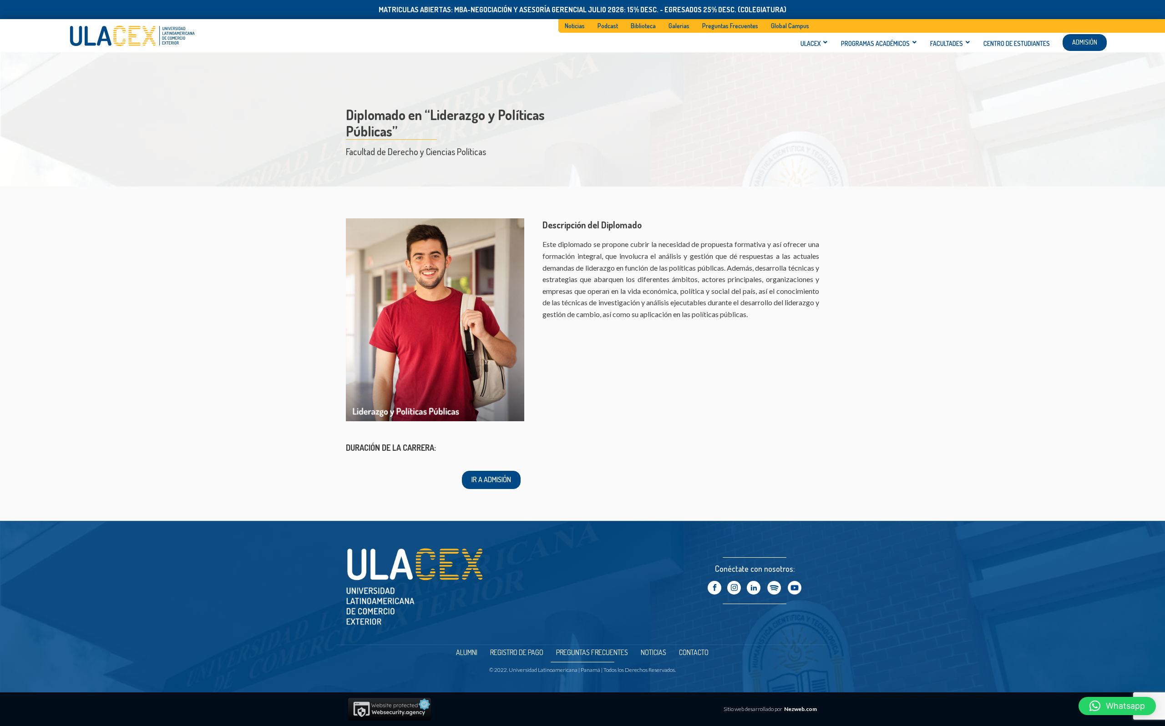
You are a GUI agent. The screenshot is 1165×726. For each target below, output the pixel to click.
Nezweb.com (800, 709)
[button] (1117, 706)
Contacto (694, 652)
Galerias (679, 26)
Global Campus (790, 26)
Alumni (466, 652)
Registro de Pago (516, 652)
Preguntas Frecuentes (730, 26)
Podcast (608, 26)
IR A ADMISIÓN (491, 479)
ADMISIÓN (1084, 42)
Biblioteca (643, 26)
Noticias (575, 26)
